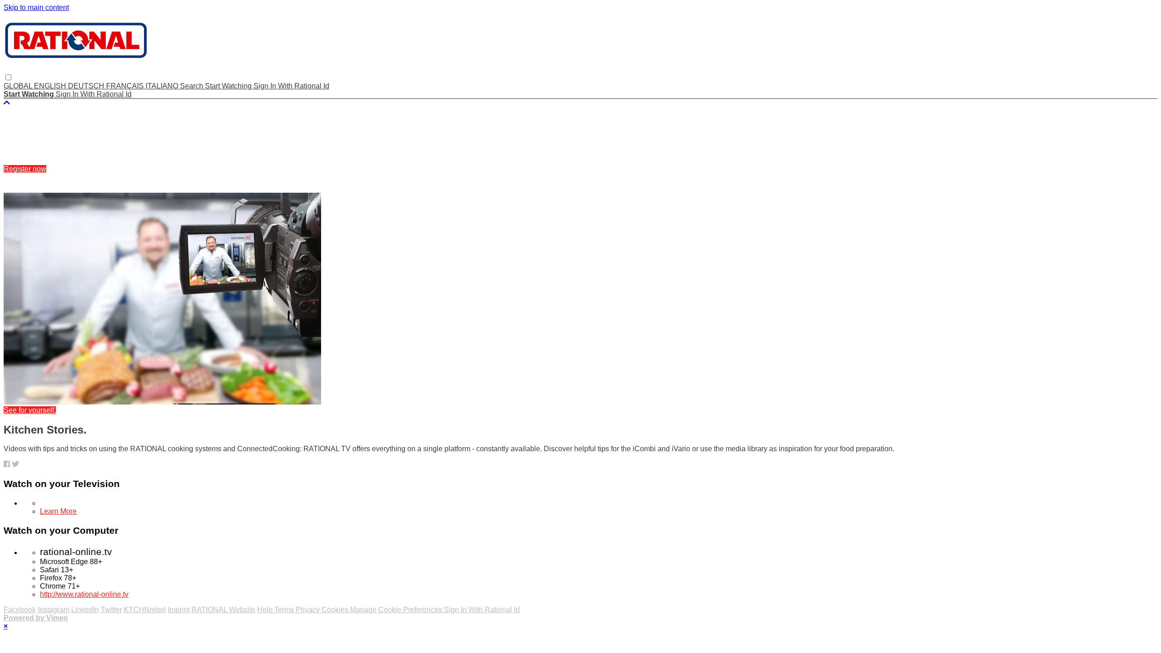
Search (192, 86)
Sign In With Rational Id (291, 86)
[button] (8, 77)
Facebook (20, 610)
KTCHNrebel (145, 610)
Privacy (309, 610)
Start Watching (229, 86)
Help (265, 610)
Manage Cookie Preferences (397, 610)
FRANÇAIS (126, 86)
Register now (25, 169)
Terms (285, 610)
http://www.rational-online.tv (84, 594)
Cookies (336, 610)
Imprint (179, 610)
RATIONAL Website (223, 610)
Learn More (58, 511)
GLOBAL (19, 86)
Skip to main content (36, 7)
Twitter (111, 610)
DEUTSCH (87, 86)
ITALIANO (163, 86)
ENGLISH (51, 86)
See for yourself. (30, 410)
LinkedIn (85, 610)
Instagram (53, 610)
